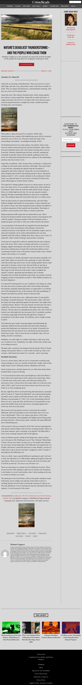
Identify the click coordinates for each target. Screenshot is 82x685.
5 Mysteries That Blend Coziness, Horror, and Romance (50, 636)
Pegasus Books (42, 533)
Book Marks (65, 6)
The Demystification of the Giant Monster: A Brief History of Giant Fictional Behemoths (11, 637)
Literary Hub (54, 6)
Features (10, 6)
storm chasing (19, 536)
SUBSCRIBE (70, 145)
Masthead (41, 664)
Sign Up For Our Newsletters (41, 671)
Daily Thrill (37, 6)
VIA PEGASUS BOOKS (26, 64)
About (41, 667)
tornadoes (28, 536)
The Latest (41, 615)
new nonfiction (32, 533)
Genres (45, 6)
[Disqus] (26, 584)
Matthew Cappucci (7, 71)
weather (35, 536)
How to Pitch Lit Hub (41, 674)
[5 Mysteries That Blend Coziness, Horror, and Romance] (51, 630)
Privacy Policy (41, 680)
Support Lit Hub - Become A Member (40, 683)
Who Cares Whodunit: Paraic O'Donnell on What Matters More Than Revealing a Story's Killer (31, 638)
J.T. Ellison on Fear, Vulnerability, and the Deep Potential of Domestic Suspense (71, 637)
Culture (17, 6)
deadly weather (10, 533)
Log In (73, 6)
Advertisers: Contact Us (41, 677)
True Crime (26, 6)
